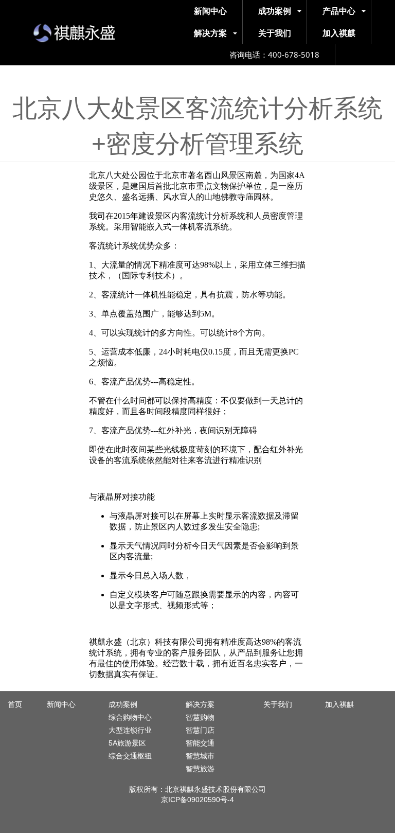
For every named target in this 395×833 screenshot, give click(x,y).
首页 (15, 704)
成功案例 (123, 704)
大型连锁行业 (130, 730)
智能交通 (200, 743)
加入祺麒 (339, 704)
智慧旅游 (200, 769)
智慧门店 (200, 730)
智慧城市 (200, 756)
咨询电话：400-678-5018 (274, 54)
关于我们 (277, 704)
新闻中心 (61, 704)
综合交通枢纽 (130, 756)
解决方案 (200, 704)
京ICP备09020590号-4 (197, 799)
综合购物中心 (130, 717)
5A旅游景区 (127, 743)
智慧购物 (200, 717)
